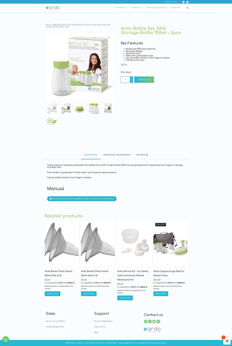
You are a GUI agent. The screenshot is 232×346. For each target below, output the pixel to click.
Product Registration (55, 327)
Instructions (99, 327)
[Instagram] (150, 321)
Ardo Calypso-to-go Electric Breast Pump (168, 273)
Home (48, 25)
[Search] (187, 8)
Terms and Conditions (55, 321)
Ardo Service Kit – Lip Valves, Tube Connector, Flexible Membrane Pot (133, 275)
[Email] (187, 2)
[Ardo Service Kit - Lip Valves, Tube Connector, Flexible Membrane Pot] (134, 243)
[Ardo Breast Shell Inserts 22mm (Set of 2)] (98, 243)
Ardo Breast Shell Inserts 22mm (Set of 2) (95, 273)
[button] (108, 37)
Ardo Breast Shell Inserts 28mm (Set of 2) (58, 273)
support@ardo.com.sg (128, 343)
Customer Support (170, 2)
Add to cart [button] (52, 294)
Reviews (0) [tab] (142, 155)
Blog (96, 332)
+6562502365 (110, 343)
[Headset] (158, 321)
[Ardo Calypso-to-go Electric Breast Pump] (170, 243)
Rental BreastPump (157, 8)
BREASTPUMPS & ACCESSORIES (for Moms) (72, 25)
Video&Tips (175, 8)
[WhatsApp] (183, 2)
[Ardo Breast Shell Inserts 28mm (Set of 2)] (62, 243)
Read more (161, 294)
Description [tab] (91, 155)
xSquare (162, 343)
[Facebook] (145, 321)
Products (136, 8)
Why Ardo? (120, 8)
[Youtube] (154, 321)
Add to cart (144, 79)
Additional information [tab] (117, 155)
